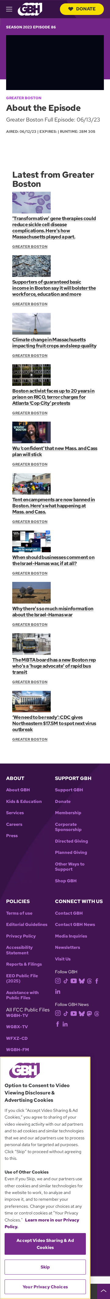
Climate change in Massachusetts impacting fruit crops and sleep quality (54, 342)
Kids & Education (24, 801)
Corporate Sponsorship (68, 827)
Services (15, 812)
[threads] (89, 981)
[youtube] (74, 980)
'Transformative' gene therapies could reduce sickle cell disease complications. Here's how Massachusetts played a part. (54, 227)
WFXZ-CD (17, 1038)
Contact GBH (69, 913)
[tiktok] (65, 981)
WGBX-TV (17, 1026)
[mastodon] (89, 1013)
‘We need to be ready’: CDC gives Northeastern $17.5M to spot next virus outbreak (54, 723)
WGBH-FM (17, 1049)
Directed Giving (71, 841)
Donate (86, 9)
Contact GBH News (75, 924)
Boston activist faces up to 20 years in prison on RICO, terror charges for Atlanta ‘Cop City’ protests (53, 397)
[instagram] (58, 980)
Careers (14, 824)
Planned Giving (71, 852)
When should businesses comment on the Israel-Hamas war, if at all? (53, 560)
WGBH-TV (17, 1015)
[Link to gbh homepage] (30, 8)
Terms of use (19, 913)
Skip (45, 1267)
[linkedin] (58, 991)
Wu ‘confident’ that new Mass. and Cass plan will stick (54, 451)
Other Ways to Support (70, 867)
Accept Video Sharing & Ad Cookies (45, 1244)
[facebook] (96, 981)
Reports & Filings (24, 964)
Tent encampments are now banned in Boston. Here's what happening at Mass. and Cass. (53, 505)
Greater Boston (23, 98)
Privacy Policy (21, 936)
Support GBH (69, 790)
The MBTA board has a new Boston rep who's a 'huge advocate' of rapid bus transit (54, 666)
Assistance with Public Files (22, 995)
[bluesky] (82, 981)
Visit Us (63, 959)
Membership (68, 812)
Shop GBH (66, 881)
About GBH (18, 790)
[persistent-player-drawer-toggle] (103, 1291)
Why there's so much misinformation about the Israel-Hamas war (52, 611)
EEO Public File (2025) (22, 978)
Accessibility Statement (19, 950)
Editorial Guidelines (26, 924)
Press (12, 835)
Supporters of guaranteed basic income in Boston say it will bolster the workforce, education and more (54, 288)
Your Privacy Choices (45, 1287)
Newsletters (67, 947)
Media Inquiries (71, 936)
